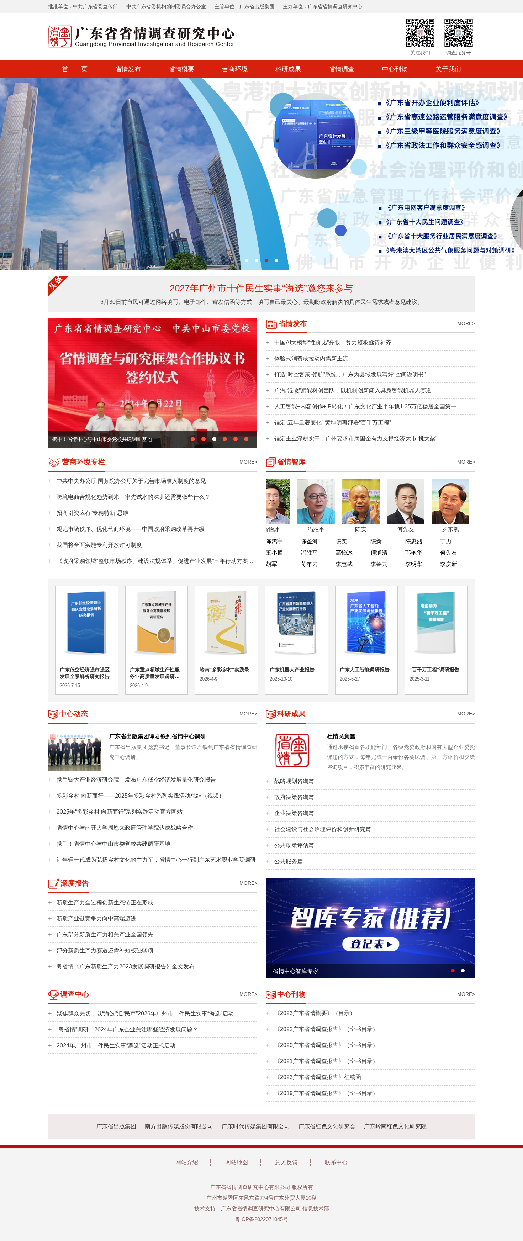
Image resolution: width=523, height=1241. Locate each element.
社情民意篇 (341, 736)
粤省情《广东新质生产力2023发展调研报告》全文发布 (126, 966)
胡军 (271, 564)
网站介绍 (186, 1162)
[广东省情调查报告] (370, 928)
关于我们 (448, 69)
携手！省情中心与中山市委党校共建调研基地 (113, 844)
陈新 (376, 541)
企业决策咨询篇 (294, 813)
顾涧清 (378, 553)
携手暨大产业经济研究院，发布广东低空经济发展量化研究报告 (136, 780)
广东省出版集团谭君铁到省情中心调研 (157, 736)
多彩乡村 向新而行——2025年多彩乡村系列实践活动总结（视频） (140, 796)
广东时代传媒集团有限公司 (256, 1126)
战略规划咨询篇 (294, 781)
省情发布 (128, 69)
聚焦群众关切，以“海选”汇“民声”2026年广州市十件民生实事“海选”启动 (145, 1013)
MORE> (466, 323)
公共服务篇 (288, 861)
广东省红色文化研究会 (327, 1126)
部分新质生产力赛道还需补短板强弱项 (105, 950)
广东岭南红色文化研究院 (395, 1126)
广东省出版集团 (116, 1126)
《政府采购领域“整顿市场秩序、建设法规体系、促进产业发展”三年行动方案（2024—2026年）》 (152, 563)
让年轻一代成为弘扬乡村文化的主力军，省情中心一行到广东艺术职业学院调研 (156, 860)
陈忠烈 (413, 541)
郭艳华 (413, 553)
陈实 (341, 541)
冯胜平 (309, 553)
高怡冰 (344, 553)
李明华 (413, 564)
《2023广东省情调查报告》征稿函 (317, 1077)
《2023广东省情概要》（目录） (314, 1013)
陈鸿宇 (274, 541)
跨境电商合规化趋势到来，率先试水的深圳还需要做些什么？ (133, 497)
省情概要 (181, 69)
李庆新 (448, 564)
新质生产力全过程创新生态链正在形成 (105, 902)
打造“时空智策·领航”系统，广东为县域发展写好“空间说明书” (350, 374)
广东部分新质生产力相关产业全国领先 (105, 934)
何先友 (448, 553)
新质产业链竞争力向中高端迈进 (96, 918)
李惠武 (344, 564)
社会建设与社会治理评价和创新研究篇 (322, 829)
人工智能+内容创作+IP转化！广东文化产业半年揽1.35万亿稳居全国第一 (365, 406)
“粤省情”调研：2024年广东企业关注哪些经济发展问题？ (127, 1029)
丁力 (445, 541)
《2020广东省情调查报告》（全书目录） (326, 1045)
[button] (246, 260)
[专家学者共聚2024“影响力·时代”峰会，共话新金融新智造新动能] (152, 382)
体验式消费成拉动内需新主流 (311, 358)
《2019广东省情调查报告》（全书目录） (326, 1093)
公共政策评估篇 (294, 845)
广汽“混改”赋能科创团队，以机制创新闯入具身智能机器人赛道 (353, 390)
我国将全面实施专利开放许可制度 (99, 545)
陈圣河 (309, 541)
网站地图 (236, 1162)
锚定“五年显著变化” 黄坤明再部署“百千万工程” (332, 422)
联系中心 (336, 1162)
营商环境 (235, 69)
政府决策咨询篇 (294, 797)
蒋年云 (309, 564)
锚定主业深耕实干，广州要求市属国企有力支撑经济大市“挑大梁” (355, 438)
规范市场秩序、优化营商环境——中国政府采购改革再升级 (131, 529)
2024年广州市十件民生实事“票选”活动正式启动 (116, 1045)
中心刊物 (395, 69)
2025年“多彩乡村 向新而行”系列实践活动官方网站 (120, 812)
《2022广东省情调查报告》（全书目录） (326, 1029)
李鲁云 (378, 564)
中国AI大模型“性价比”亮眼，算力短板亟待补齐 (332, 342)
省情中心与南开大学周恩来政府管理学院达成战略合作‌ (125, 828)
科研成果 (288, 69)
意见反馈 (286, 1162)
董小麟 (274, 553)
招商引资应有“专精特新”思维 (92, 513)
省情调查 (341, 69)
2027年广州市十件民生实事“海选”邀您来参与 (261, 288)
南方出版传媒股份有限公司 (179, 1126)
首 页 (75, 69)
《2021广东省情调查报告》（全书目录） (326, 1061)
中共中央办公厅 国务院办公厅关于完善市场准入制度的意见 (131, 481)
